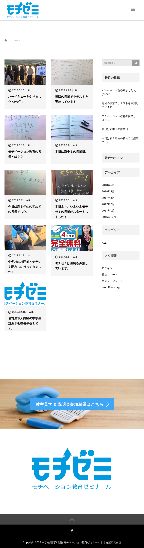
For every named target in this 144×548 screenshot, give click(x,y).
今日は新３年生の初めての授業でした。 (24, 209)
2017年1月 (108, 210)
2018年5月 (108, 185)
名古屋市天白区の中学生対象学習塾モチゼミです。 (24, 323)
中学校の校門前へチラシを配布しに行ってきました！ (24, 266)
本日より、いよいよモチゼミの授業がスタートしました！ (71, 211)
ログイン (107, 268)
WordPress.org (111, 287)
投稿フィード (110, 274)
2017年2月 (108, 204)
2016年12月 (109, 216)
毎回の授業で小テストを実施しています (71, 99)
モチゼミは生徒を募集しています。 (71, 266)
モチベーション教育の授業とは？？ (24, 154)
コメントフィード (112, 280)
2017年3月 (108, 197)
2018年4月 (108, 191)
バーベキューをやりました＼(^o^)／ (24, 99)
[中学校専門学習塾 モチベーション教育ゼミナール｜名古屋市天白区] (22, 10)
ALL (30, 90)
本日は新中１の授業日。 (71, 151)
